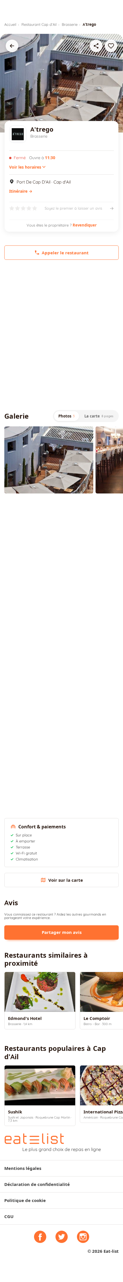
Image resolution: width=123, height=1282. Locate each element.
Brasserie (70, 24)
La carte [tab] (98, 416)
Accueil (10, 24)
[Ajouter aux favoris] (111, 46)
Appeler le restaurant (65, 252)
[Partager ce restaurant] (96, 46)
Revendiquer (85, 225)
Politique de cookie (25, 1200)
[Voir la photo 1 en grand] (48, 459)
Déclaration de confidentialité (37, 1184)
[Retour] (12, 46)
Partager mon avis (62, 932)
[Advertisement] (61, 335)
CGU (8, 1216)
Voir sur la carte (65, 880)
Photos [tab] (66, 416)
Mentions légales (22, 1168)
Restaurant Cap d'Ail (39, 24)
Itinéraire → (20, 191)
